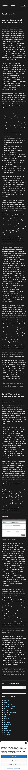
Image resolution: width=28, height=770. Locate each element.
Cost (10, 385)
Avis (23, 668)
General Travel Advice (16, 668)
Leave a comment (20, 388)
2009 (20, 382)
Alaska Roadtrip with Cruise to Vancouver (13, 21)
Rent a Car (10, 386)
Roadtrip (4, 388)
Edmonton (4, 386)
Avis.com (4, 492)
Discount (4, 672)
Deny (14, 760)
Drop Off (22, 385)
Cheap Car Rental (21, 671)
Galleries (6, 710)
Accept (14, 756)
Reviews (6, 726)
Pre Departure (14, 382)
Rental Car (15, 386)
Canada (7, 671)
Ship (8, 388)
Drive (18, 385)
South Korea (7, 730)
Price (7, 674)
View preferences (14, 764)
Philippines (7, 722)
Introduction (7, 714)
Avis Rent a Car (15, 669)
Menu (23, 5)
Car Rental (16, 383)
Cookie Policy (10, 768)
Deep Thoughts (8, 704)
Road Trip (20, 386)
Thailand (6, 732)
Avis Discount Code (6, 669)
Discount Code (10, 672)
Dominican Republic (19, 672)
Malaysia (6, 718)
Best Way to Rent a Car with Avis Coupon (13, 395)
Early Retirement (8, 708)
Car (13, 383)
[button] (26, 743)
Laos (5, 716)
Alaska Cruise (9, 383)
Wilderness (7, 734)
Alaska (3, 383)
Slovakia (6, 728)
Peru (5, 720)
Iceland (4, 674)
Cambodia (6, 700)
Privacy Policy (17, 768)
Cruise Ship (14, 385)
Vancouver (11, 388)
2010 (23, 382)
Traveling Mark (8, 5)
